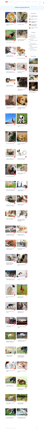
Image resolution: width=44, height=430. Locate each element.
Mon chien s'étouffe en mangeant (21, 58)
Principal (7, 1)
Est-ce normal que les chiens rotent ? (10, 176)
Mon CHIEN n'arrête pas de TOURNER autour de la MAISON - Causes (34, 22)
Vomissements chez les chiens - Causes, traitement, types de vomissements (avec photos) (21, 356)
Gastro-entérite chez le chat (21, 24)
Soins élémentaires (17, 1)
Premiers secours (22, 1)
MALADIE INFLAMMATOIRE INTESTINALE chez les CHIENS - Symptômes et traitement (10, 264)
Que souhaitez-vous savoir (11, 1)
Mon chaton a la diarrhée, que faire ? (10, 143)
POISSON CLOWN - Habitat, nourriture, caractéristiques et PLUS (34, 16)
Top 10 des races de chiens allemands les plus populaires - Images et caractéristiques (33, 44)
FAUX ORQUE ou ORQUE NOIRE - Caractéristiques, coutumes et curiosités (34, 25)
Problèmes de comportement (35, 1)
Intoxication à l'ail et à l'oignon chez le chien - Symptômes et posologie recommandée (22, 108)
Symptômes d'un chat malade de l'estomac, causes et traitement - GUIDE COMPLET (21, 220)
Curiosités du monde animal (40, 2)
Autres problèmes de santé (28, 1)
